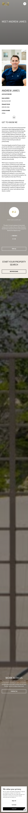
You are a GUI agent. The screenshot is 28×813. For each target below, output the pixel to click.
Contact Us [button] (14, 689)
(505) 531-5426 (5, 107)
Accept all (14, 808)
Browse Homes (14, 269)
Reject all (14, 800)
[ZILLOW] (14, 117)
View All (14, 247)
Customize (14, 804)
